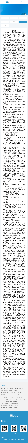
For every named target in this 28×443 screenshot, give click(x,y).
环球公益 (11, 397)
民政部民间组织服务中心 (20, 397)
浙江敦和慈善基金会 (12, 401)
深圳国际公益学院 (5, 407)
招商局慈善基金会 (5, 405)
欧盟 (11, 390)
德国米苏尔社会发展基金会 (17, 392)
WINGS (12, 405)
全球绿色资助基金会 (5, 392)
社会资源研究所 (4, 397)
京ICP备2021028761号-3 (20, 439)
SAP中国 (5, 401)
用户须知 (23, 21)
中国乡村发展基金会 (19, 388)
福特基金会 (16, 390)
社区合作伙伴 (10, 394)
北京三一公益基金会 (5, 403)
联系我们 (14, 21)
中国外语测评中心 (14, 407)
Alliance (16, 405)
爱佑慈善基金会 (14, 403)
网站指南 (5, 21)
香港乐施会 (3, 394)
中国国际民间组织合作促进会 (7, 388)
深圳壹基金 (17, 394)
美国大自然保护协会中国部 (8, 399)
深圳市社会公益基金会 (20, 399)
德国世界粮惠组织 (5, 390)
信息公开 (5, 25)
